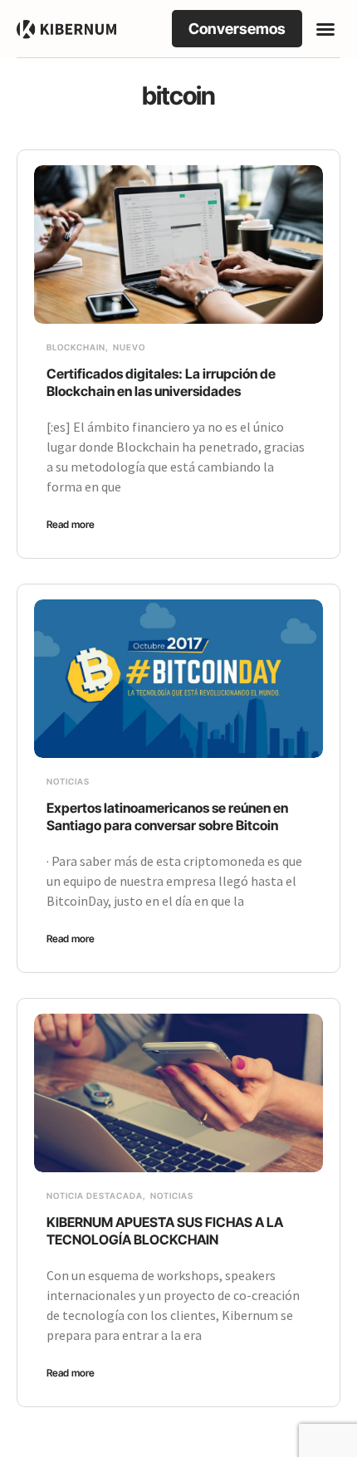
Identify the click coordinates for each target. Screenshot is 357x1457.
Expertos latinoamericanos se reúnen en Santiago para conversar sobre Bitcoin (167, 816)
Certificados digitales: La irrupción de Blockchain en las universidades (161, 382)
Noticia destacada (94, 1195)
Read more (70, 524)
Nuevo (129, 347)
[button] (325, 29)
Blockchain (75, 347)
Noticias (68, 781)
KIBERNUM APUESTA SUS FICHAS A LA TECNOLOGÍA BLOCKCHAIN (164, 1231)
